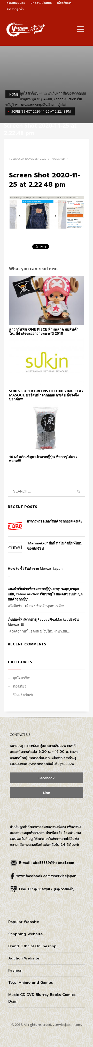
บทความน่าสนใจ (41, 3)
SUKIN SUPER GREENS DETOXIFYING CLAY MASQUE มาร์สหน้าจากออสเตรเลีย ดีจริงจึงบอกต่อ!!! (46, 394)
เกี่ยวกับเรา (64, 3)
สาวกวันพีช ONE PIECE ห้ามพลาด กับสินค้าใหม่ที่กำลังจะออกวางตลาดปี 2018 (44, 331)
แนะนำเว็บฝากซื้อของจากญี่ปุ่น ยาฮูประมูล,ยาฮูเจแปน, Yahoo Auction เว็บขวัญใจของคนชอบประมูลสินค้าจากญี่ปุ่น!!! (45, 99)
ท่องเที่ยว (19, 686)
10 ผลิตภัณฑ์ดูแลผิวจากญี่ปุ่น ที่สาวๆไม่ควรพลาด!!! (43, 458)
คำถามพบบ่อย (15, 3)
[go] (78, 491)
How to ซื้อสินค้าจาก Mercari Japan (35, 568)
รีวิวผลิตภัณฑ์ (23, 694)
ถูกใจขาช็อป (29, 93)
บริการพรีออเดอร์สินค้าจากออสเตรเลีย (54, 521)
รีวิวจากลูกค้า (15, 9)
